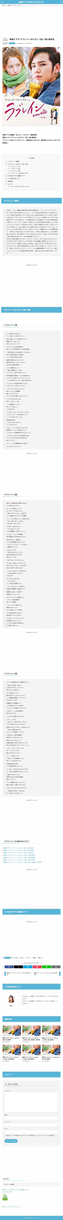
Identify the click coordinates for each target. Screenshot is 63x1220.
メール (7, 1122)
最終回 (34, 957)
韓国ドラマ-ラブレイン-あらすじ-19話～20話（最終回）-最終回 (23, 862)
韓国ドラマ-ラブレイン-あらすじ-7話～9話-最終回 (19, 853)
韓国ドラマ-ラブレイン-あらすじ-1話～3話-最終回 (19, 848)
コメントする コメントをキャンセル (20, 186)
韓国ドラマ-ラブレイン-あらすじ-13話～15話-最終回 (19, 857)
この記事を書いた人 (14, 178)
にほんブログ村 (7, 1192)
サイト (6, 1129)
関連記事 (10, 181)
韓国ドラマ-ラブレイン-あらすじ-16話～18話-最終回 (19, 860)
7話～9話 (16, 957)
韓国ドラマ (40, 957)
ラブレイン (12, 43)
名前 (6, 1115)
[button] (9, 966)
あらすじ (22, 957)
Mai (11, 1005)
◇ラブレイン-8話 (15, 169)
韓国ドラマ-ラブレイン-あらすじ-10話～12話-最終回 (19, 855)
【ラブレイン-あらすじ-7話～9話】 (18, 164)
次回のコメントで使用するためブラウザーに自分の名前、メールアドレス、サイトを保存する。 (31, 1135)
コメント (10, 184)
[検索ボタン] (61, 2)
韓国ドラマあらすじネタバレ (31, 2)
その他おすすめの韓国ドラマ (16, 176)
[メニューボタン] (2, 2)
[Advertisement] (31, 19)
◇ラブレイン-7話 (15, 166)
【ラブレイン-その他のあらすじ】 (19, 173)
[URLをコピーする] (55, 966)
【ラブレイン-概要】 (14, 161)
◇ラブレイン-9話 (15, 171)
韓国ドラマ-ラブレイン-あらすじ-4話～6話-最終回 (19, 850)
